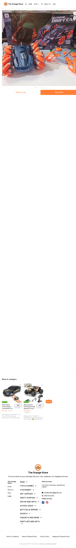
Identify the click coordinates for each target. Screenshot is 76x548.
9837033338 (49, 496)
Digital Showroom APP (48, 544)
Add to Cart (21, 92)
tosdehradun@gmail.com (53, 493)
